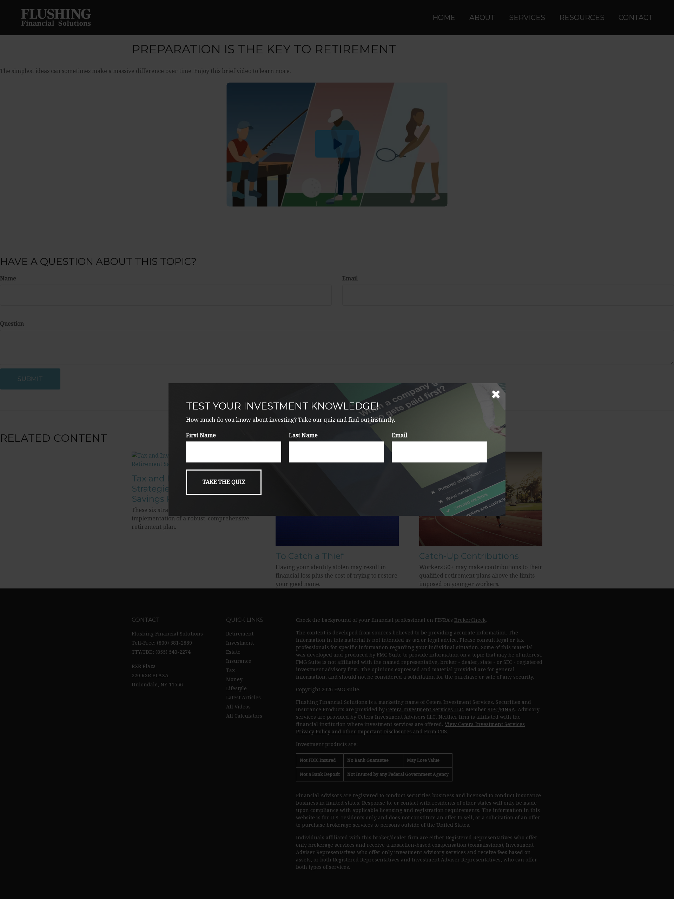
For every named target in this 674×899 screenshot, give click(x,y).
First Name (201, 435)
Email (399, 435)
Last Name (303, 435)
